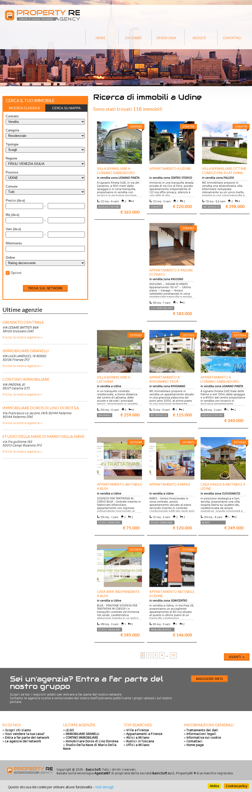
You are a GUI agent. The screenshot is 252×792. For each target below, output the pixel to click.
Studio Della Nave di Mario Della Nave (43, 436)
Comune (11, 186)
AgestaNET (102, 773)
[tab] (24, 108)
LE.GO (70, 730)
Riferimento (14, 243)
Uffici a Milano (137, 745)
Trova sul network (45, 288)
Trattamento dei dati (202, 730)
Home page (195, 745)
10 (173, 655)
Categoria (12, 130)
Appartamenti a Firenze (144, 734)
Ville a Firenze (137, 730)
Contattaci (195, 741)
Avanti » (237, 657)
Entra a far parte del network (27, 737)
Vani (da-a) (13, 229)
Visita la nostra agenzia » (22, 337)
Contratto (12, 116)
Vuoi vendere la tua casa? (25, 734)
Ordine (10, 257)
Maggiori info (209, 679)
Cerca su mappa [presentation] (66, 108)
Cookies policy (236, 786)
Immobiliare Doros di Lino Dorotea (40, 407)
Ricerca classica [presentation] (24, 108)
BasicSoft (93, 769)
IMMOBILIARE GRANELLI (25, 350)
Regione (11, 158)
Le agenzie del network (23, 741)
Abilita (214, 786)
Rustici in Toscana (140, 741)
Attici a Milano (137, 737)
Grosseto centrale (23, 322)
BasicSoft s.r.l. (163, 773)
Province (12, 172)
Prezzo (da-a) (15, 200)
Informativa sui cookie (204, 737)
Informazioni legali (201, 734)
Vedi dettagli (104, 786)
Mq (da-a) (12, 215)
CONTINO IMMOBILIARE (25, 379)
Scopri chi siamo (18, 730)
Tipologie (12, 144)
